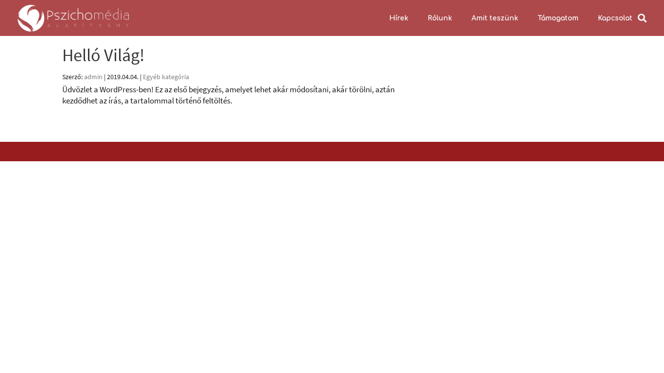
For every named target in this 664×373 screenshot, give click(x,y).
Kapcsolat (615, 18)
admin (93, 76)
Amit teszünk (495, 18)
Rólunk (440, 18)
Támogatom (558, 18)
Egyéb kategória (166, 76)
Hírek (398, 18)
